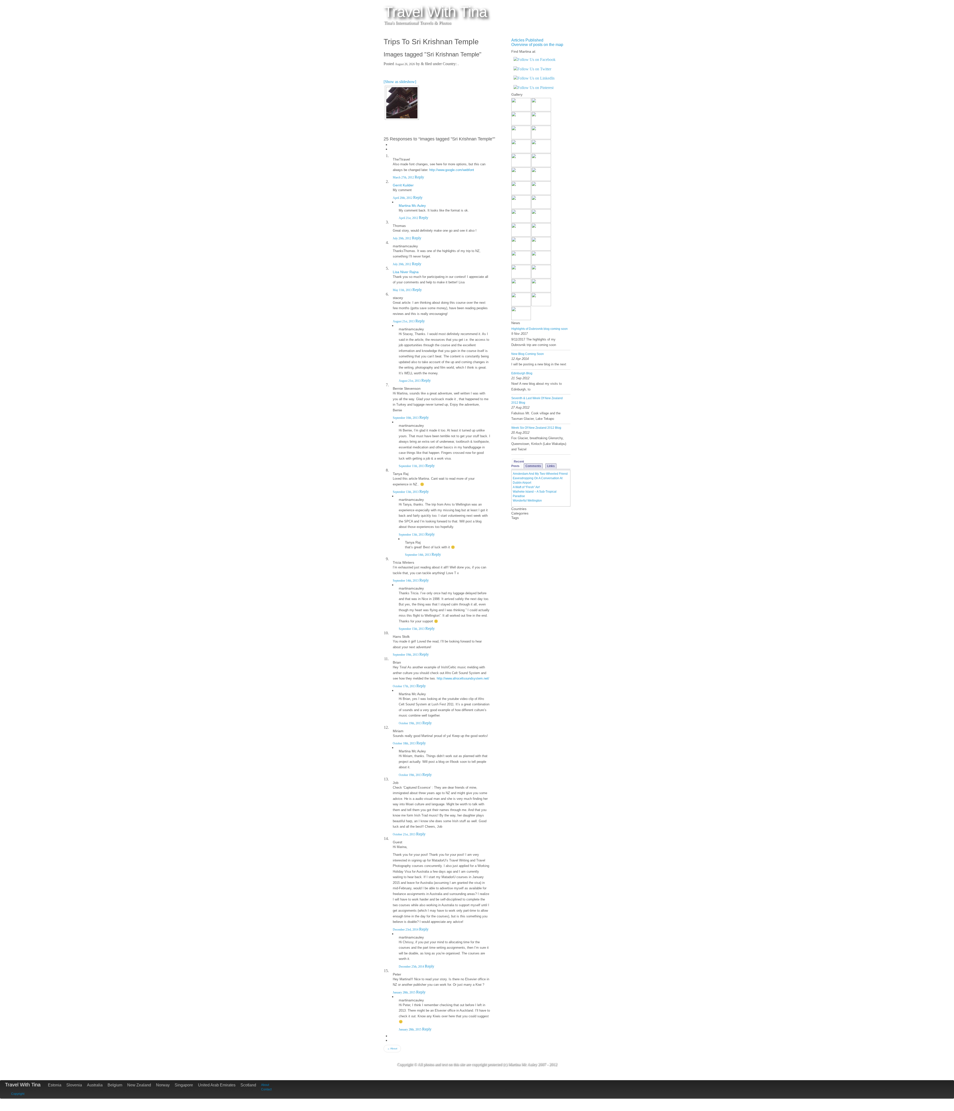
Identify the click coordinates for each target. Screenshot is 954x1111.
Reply (419, 177)
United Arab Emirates (217, 1085)
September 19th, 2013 (406, 654)
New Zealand (139, 1085)
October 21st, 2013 (404, 834)
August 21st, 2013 (404, 321)
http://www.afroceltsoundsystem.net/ (463, 678)
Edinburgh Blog (521, 373)
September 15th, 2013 (412, 629)
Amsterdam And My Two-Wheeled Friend (540, 473)
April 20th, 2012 (403, 198)
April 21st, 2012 (409, 218)
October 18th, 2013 (404, 743)
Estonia (54, 1085)
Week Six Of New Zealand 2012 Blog (536, 427)
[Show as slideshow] (400, 82)
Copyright (17, 1094)
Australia (95, 1085)
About (392, 1048)
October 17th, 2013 (404, 686)
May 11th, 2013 (402, 290)
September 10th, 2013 (406, 418)
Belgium (115, 1085)
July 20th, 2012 (402, 238)
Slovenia (74, 1085)
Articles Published (527, 40)
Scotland (248, 1085)
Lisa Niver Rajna (406, 272)
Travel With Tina (22, 1084)
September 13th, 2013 (406, 492)
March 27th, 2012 (404, 177)
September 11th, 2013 (412, 466)
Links (551, 466)
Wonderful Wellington (527, 500)
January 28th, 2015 (404, 992)
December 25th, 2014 (412, 966)
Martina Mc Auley (412, 206)
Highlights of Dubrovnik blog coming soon (539, 329)
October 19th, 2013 (410, 723)
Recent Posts (517, 464)
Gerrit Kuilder (403, 185)
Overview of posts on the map (537, 45)
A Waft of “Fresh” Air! (526, 487)
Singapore (184, 1085)
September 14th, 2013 (418, 554)
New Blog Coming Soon (527, 354)
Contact (266, 1089)
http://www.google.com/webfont (451, 170)
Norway (163, 1085)
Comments (533, 466)
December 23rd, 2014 (406, 929)
